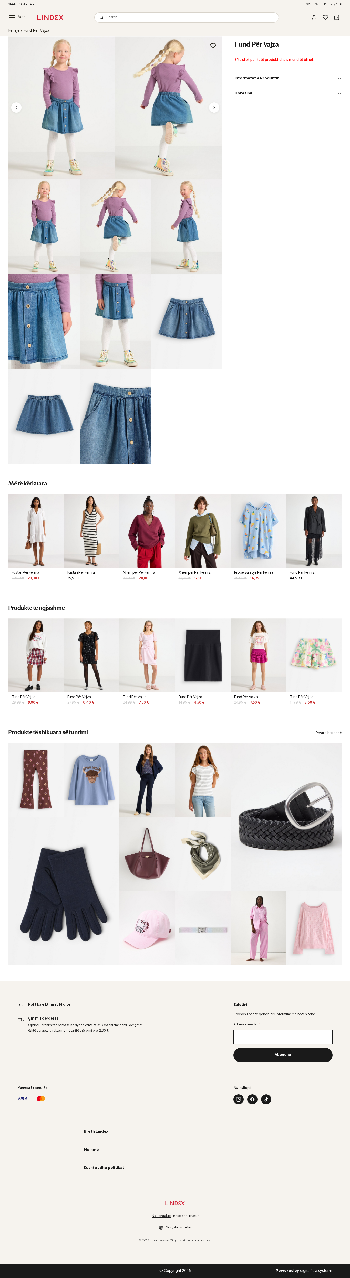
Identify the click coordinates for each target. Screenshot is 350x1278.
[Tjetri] (214, 107)
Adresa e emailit (246, 1024)
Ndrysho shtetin (178, 1227)
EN (316, 4)
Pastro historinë (329, 733)
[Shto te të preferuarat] (213, 45)
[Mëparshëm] (16, 107)
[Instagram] (238, 1099)
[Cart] (337, 17)
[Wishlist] (325, 17)
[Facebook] (252, 1099)
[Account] (314, 17)
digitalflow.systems (304, 1271)
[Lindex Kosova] (50, 17)
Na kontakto (161, 1216)
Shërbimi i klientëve (21, 4)
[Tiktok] (266, 1099)
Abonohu (283, 1055)
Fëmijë (14, 31)
